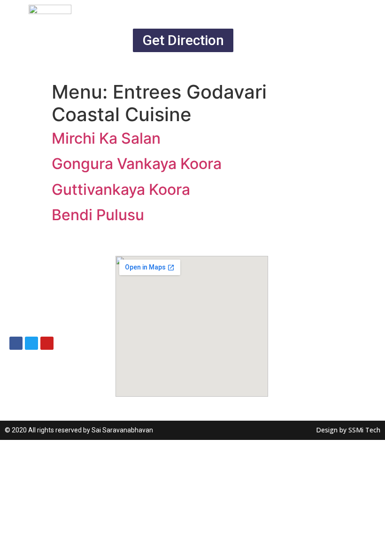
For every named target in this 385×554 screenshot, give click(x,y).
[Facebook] (16, 343)
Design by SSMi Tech (348, 429)
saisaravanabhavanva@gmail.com (68, 279)
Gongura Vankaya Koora (137, 163)
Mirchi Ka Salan (106, 138)
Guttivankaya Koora (121, 189)
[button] (183, 40)
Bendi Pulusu (98, 215)
